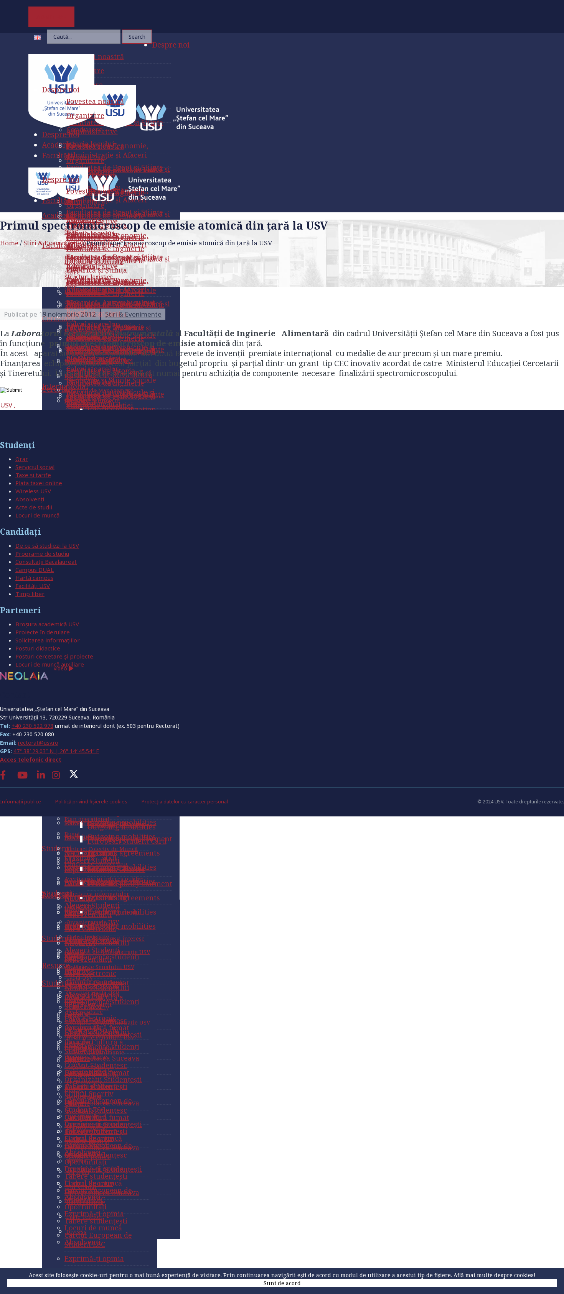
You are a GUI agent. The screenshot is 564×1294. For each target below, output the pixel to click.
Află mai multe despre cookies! (495, 1275)
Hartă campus (34, 577)
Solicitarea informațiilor (47, 640)
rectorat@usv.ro (38, 742)
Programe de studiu (42, 553)
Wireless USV (33, 491)
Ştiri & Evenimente (52, 242)
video (61, 668)
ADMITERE (51, 17)
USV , (8, 405)
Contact (15, 695)
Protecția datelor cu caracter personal (185, 801)
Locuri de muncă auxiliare (49, 664)
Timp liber (30, 594)
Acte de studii (33, 507)
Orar (21, 459)
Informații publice (20, 801)
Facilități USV (32, 586)
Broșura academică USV (47, 624)
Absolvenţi (29, 499)
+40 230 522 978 (32, 725)
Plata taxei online (38, 483)
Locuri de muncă (37, 515)
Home (9, 242)
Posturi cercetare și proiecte (54, 656)
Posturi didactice (37, 648)
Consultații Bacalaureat (46, 561)
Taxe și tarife (33, 475)
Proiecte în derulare (42, 632)
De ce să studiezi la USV (47, 545)
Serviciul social (34, 467)
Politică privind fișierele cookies (91, 801)
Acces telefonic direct (30, 759)
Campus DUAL (34, 569)
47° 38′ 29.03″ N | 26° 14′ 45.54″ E (56, 751)
